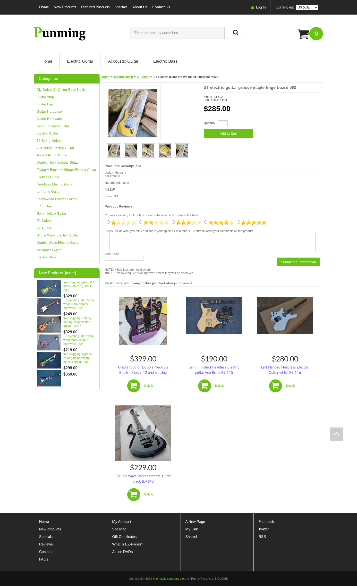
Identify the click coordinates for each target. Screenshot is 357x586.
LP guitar (44, 206)
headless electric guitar (55, 184)
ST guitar (143, 77)
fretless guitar (48, 177)
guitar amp (45, 97)
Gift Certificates (124, 537)
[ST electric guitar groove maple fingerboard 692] (114, 145)
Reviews (46, 544)
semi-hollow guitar (51, 213)
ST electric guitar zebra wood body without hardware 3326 (78, 340)
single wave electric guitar (57, 235)
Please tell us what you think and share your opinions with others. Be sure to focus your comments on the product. (179, 231)
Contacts (46, 552)
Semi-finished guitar (53, 126)
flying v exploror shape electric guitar (66, 170)
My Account (121, 521)
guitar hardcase (49, 111)
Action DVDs (122, 552)
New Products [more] (57, 273)
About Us (139, 7)
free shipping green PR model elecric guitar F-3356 (78, 286)
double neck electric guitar (58, 162)
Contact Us (161, 7)
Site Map (119, 529)
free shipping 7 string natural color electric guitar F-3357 (77, 322)
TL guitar (44, 221)
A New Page (195, 521)
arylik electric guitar (52, 155)
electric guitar (123, 77)
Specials (121, 7)
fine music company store (170, 578)
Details (148, 385)
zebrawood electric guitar (57, 199)
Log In (261, 7)
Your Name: (112, 254)
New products (50, 529)
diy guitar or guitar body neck (61, 90)
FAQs (43, 559)
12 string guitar (49, 140)
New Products (65, 7)
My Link (191, 529)
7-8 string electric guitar (55, 148)
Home (44, 7)
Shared (191, 537)
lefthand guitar (49, 191)
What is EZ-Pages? (127, 544)
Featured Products (95, 7)
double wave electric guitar (58, 242)
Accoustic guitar (49, 250)
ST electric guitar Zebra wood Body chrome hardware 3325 (78, 304)
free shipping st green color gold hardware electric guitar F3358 (77, 358)
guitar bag (45, 104)
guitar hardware (49, 119)
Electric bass (46, 257)
